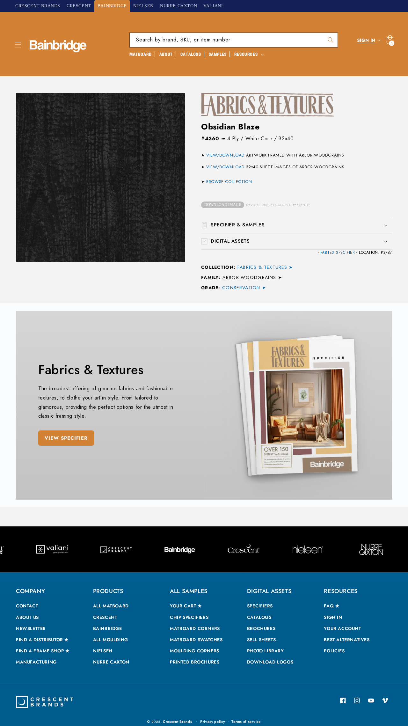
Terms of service (245, 721)
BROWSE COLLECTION (229, 182)
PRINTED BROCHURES (194, 662)
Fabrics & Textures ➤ (265, 267)
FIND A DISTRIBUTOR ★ (42, 639)
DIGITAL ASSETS (269, 591)
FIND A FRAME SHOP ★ (42, 651)
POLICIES (334, 651)
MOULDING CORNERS (194, 651)
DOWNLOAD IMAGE (222, 204)
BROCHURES (261, 628)
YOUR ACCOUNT (342, 628)
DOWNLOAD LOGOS (270, 662)
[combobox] (234, 40)
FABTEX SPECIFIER (337, 252)
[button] (18, 45)
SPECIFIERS (260, 606)
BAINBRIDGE (107, 628)
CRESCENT (105, 617)
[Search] (331, 40)
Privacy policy (212, 721)
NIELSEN (103, 651)
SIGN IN (333, 617)
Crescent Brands (177, 721)
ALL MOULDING (110, 639)
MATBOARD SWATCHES (196, 639)
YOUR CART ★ (186, 606)
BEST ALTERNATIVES (346, 639)
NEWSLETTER (31, 628)
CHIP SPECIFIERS (189, 617)
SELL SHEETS (261, 639)
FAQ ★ (331, 606)
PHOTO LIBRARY (265, 651)
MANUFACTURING (36, 662)
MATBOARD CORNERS (195, 628)
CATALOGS (259, 617)
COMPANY (30, 591)
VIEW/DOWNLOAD (225, 155)
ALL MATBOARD (111, 606)
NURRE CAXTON (111, 662)
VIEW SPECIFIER (66, 438)
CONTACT (27, 606)
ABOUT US (27, 617)
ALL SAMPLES (189, 591)
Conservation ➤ (244, 287)
